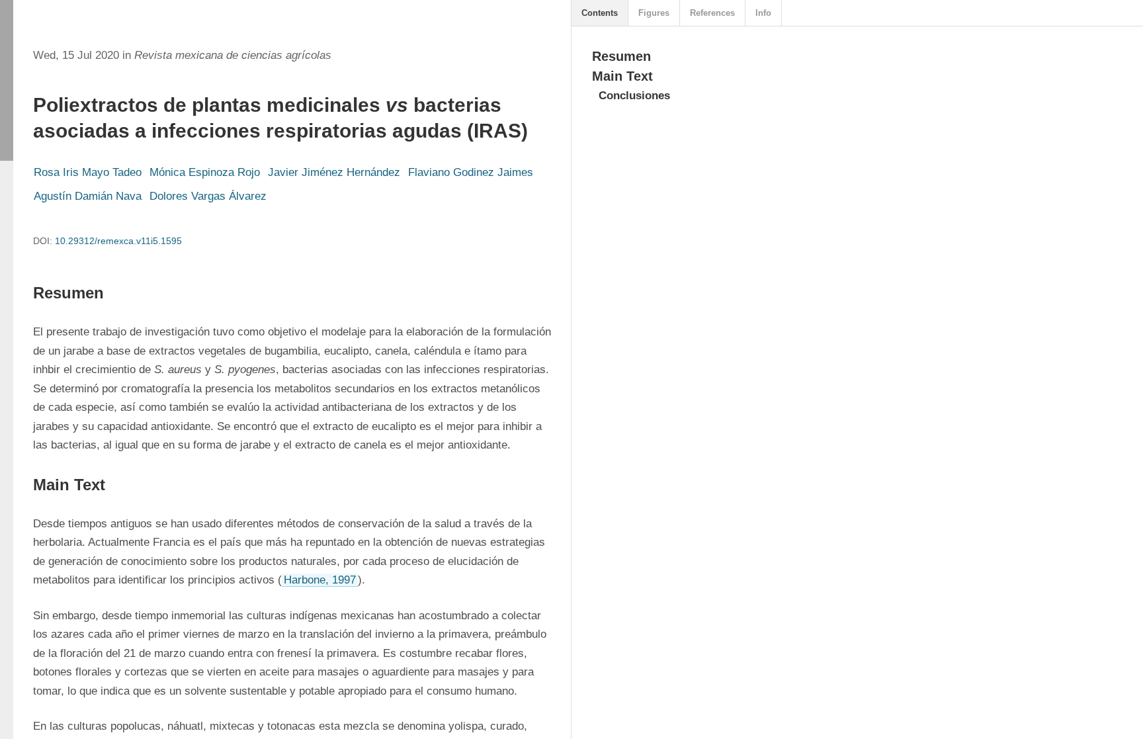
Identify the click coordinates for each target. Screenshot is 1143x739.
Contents (599, 13)
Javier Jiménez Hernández (334, 172)
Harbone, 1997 (320, 580)
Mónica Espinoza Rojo (204, 172)
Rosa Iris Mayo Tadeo (88, 172)
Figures (653, 13)
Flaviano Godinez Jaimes (470, 172)
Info (763, 13)
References (712, 13)
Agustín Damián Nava (88, 196)
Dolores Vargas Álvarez (208, 196)
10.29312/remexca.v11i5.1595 (118, 241)
